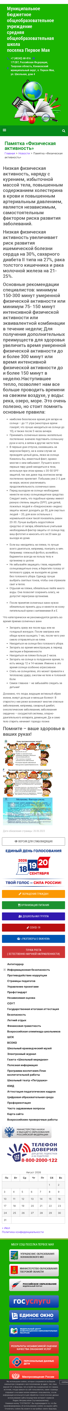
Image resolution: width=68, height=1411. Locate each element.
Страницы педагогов (21, 981)
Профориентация (19, 1102)
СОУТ (11, 1003)
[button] (4, 130)
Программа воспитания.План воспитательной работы (26, 1072)
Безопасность (16, 1014)
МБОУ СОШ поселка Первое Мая (32, 1244)
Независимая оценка (21, 997)
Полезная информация (22, 1065)
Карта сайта (15, 1114)
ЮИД (10, 1086)
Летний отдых (16, 1020)
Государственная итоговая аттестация (33, 1009)
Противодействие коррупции (27, 975)
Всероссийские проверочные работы (32, 1119)
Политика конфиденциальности (23, 1232)
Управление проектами (23, 986)
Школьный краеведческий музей (29, 1048)
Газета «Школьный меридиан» (27, 1059)
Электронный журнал (21, 1054)
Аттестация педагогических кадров (31, 1091)
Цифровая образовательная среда (30, 1097)
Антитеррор (15, 964)
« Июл (6, 1228)
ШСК (10, 1037)
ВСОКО (12, 1042)
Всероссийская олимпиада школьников (33, 1031)
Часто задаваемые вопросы (26, 1108)
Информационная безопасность (28, 969)
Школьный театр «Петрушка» (27, 1080)
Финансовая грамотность (24, 1025)
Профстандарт (17, 992)
